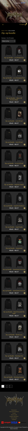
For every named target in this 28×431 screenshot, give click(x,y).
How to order (14, 414)
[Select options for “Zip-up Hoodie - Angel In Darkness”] (24, 208)
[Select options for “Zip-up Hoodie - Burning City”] (24, 358)
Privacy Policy (14, 418)
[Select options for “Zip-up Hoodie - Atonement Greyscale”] (24, 272)
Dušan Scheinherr (14, 428)
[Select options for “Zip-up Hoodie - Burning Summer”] (24, 380)
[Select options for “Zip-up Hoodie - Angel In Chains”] (24, 187)
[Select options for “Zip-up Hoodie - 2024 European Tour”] (24, 80)
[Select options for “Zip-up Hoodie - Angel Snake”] (24, 229)
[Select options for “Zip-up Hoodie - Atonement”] (24, 251)
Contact (14, 413)
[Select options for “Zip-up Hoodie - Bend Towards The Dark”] (24, 316)
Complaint (14, 419)
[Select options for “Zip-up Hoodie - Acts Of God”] (24, 123)
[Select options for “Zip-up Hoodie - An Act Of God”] (24, 166)
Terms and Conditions (14, 411)
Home (2, 30)
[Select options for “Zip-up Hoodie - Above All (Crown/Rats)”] (24, 102)
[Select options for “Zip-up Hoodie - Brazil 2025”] (24, 337)
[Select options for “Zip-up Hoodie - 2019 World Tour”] (24, 60)
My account (14, 410)
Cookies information (14, 416)
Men (6, 30)
